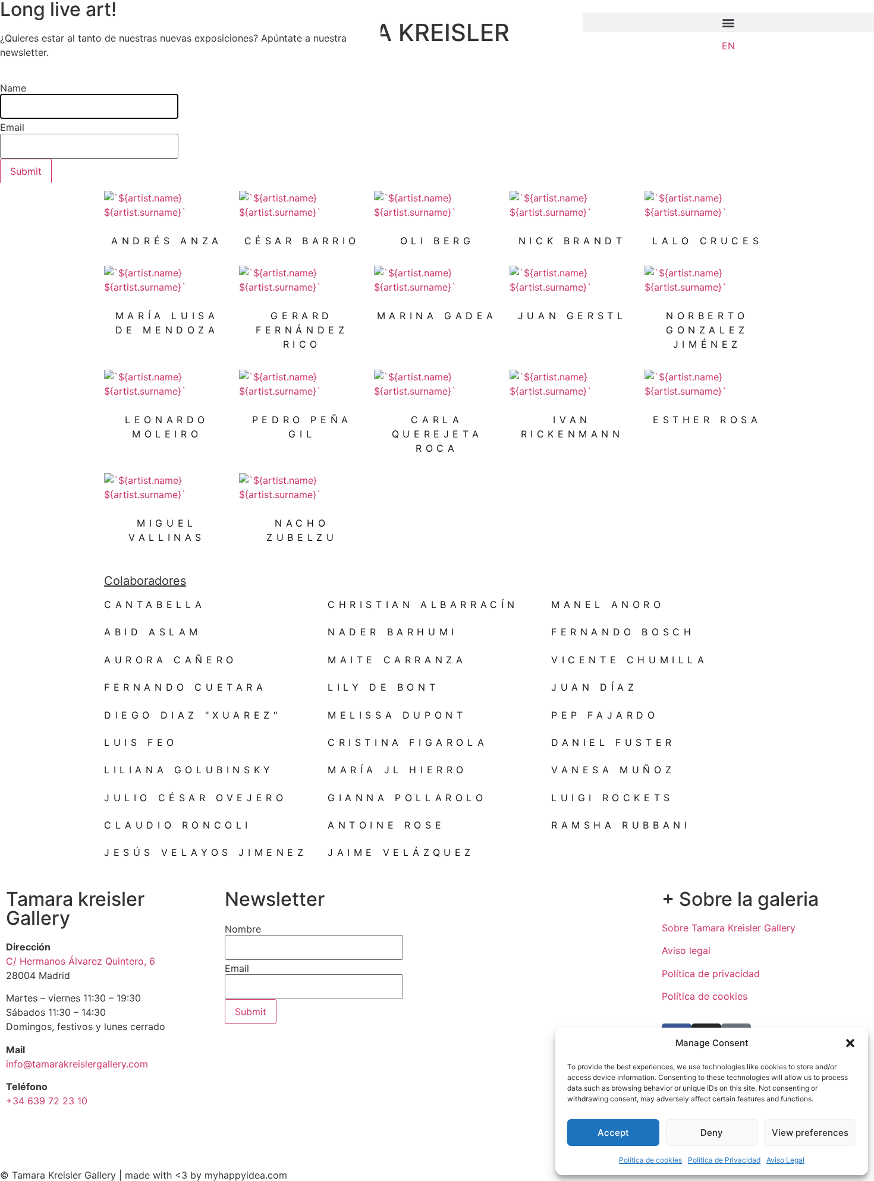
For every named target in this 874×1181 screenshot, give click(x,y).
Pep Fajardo (605, 715)
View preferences (810, 1132)
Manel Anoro (608, 604)
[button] (850, 1043)
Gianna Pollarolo (407, 798)
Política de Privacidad (724, 1159)
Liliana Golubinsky (189, 770)
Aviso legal (686, 950)
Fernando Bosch (622, 632)
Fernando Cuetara (185, 687)
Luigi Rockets (612, 798)
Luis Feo (141, 742)
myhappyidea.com (246, 1175)
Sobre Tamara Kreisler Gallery (729, 928)
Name (13, 88)
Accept (613, 1132)
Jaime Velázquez (401, 852)
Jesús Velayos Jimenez (205, 852)
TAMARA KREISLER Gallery (400, 44)
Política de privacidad (711, 974)
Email (237, 968)
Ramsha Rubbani (620, 825)
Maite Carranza (397, 660)
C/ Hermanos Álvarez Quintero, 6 (80, 961)
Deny (711, 1132)
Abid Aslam (153, 632)
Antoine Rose (386, 825)
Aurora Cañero (170, 660)
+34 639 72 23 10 (46, 1101)
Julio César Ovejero (195, 798)
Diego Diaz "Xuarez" (192, 715)
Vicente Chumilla (629, 660)
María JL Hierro (397, 770)
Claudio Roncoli (177, 825)
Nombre (243, 929)
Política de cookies (650, 1159)
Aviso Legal (785, 1159)
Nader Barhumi (393, 632)
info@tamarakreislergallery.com (77, 1064)
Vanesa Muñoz (613, 770)
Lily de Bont (383, 687)
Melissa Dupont (397, 715)
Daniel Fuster (613, 742)
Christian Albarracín (423, 604)
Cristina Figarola (408, 742)
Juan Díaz (594, 687)
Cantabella (155, 604)
